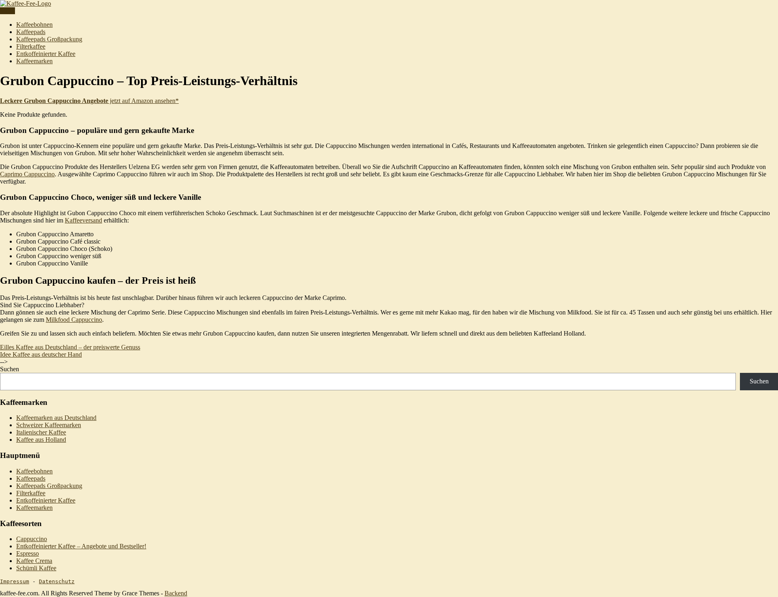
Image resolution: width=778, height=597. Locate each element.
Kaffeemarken (34, 61)
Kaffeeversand (83, 220)
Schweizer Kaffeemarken (48, 425)
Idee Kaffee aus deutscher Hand (41, 354)
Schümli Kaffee (36, 568)
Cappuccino (31, 538)
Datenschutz (57, 581)
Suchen (9, 369)
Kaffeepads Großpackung (49, 39)
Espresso (27, 553)
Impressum (14, 581)
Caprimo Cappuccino (27, 174)
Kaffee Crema (34, 560)
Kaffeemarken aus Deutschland (56, 417)
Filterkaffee (30, 46)
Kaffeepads (30, 31)
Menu (7, 10)
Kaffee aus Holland (41, 439)
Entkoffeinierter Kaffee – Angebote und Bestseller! (81, 546)
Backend (176, 593)
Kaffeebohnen (34, 24)
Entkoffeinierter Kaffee (45, 53)
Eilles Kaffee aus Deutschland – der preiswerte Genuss (70, 347)
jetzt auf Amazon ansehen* (89, 100)
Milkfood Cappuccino (74, 319)
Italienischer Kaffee (41, 432)
